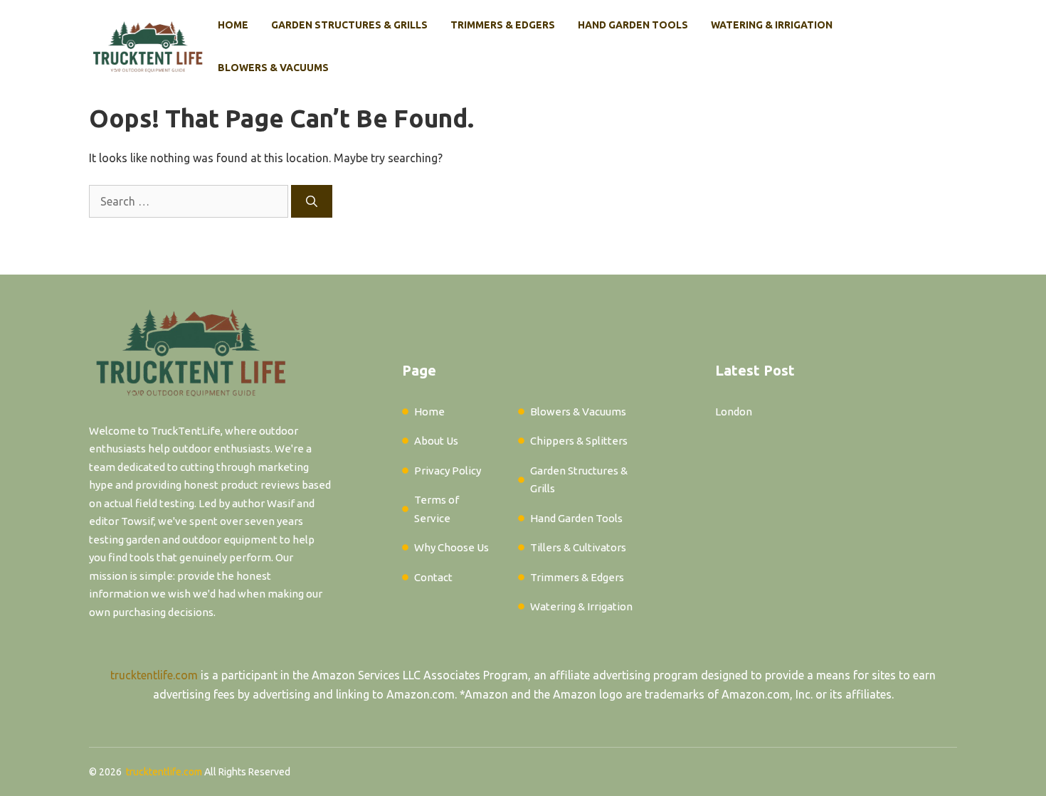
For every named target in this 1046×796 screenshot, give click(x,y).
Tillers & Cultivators (578, 547)
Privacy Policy (447, 471)
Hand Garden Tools (633, 25)
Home (233, 25)
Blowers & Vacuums (273, 67)
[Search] (311, 201)
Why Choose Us (451, 547)
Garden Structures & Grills (349, 25)
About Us (436, 441)
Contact (433, 577)
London (733, 411)
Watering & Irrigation (772, 25)
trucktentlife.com (154, 675)
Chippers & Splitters (579, 441)
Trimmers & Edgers (502, 25)
